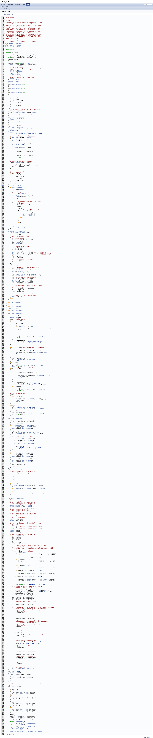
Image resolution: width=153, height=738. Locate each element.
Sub (14, 242)
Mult (16, 248)
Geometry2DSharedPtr (25, 63)
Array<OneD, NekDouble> (15, 118)
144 (2, 127)
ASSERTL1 (12, 132)
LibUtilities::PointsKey (17, 722)
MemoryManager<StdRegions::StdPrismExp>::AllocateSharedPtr (28, 731)
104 (2, 96)
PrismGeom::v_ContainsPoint (17, 111)
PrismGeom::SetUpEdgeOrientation (18, 469)
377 (2, 308)
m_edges (19, 328)
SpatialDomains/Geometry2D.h (15, 44)
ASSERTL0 (16, 337)
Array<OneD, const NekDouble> (19, 112)
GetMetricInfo (15, 137)
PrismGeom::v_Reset (15, 671)
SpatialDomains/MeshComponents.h (16, 47)
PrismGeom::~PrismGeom (13, 81)
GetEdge (47, 328)
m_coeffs (24, 147)
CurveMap (12, 672)
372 (2, 304)
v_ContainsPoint (17, 114)
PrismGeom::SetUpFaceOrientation (18, 498)
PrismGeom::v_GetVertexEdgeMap (17, 300)
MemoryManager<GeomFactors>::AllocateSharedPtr (30, 226)
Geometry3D (12, 64)
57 (2, 59)
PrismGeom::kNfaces (36, 68)
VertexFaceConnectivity (17, 306)
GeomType (14, 189)
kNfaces (20, 71)
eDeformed (22, 198)
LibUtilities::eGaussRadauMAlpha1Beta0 (27, 729)
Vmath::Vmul (14, 279)
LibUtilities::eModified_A (18, 725)
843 (2, 671)
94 (2, 88)
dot (21, 251)
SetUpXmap (12, 78)
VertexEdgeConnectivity (17, 302)
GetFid (27, 336)
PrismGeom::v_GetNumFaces (16, 92)
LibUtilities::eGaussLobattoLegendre (27, 723)
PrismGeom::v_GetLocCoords (19, 231)
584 (2, 469)
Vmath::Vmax (23, 149)
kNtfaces (24, 535)
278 (2, 231)
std (13, 49)
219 (2, 185)
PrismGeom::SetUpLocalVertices (18, 418)
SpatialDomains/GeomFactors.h (16, 47)
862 (2, 686)
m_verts (25, 212)
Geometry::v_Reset (14, 674)
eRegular (29, 137)
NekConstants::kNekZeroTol (29, 215)
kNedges (20, 70)
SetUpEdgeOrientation (15, 75)
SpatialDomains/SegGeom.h (15, 46)
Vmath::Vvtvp (15, 280)
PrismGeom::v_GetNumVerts (16, 84)
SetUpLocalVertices (14, 74)
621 (2, 498)
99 (2, 92)
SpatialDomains (6, 8)
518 (2, 418)
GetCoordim (27, 114)
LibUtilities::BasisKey (18, 721)
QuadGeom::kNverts (32, 525)
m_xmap (17, 79)
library (2, 8)
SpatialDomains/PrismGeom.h (15, 43)
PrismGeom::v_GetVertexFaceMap (17, 304)
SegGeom (36, 328)
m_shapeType (12, 65)
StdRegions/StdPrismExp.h (15, 45)
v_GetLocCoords (17, 162)
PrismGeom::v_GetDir (14, 96)
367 (2, 300)
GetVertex (28, 423)
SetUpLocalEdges (13, 73)
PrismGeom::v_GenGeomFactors (17, 185)
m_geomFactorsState (16, 187)
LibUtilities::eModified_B (18, 728)
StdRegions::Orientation (25, 668)
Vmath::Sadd (14, 278)
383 (2, 313)
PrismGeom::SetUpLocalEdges (17, 313)
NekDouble (34, 112)
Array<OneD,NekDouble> (15, 114)
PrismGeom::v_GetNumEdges (16, 88)
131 (2, 117)
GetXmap (26, 692)
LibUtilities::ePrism (21, 61)
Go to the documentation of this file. (8, 14)
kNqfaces (19, 535)
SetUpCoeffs (12, 79)
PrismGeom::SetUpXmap (15, 686)
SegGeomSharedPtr (14, 317)
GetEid (25, 326)
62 (2, 63)
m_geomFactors (15, 226)
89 (2, 84)
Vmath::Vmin (23, 149)
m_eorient (12, 70)
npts (18, 143)
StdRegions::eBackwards (26, 490)
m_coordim (21, 193)
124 (2, 111)
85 (2, 81)
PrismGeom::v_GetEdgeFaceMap (16, 308)
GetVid (20, 420)
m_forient (12, 71)
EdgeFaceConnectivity (16, 310)
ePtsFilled (25, 187)
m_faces (12, 68)
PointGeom (14, 239)
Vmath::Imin (20, 283)
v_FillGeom (14, 142)
